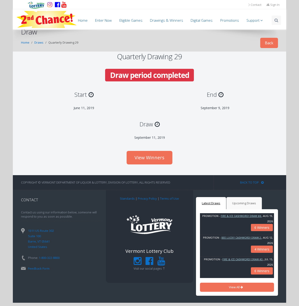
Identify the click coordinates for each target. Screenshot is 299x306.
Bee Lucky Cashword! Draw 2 (241, 237)
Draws (38, 42)
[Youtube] (64, 4)
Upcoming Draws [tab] (244, 203)
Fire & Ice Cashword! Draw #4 (241, 216)
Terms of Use (169, 198)
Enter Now (103, 20)
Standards (127, 198)
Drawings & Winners (166, 20)
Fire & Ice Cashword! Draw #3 (242, 259)
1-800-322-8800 (49, 258)
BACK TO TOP (249, 182)
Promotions (229, 20)
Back (269, 42)
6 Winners (261, 227)
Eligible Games (130, 20)
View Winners (149, 157)
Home (83, 20)
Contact (256, 5)
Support (253, 20)
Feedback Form (39, 268)
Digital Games (202, 20)
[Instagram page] (49, 4)
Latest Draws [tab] (211, 203)
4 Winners (261, 249)
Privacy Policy (147, 198)
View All (234, 287)
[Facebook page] (57, 4)
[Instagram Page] (137, 263)
